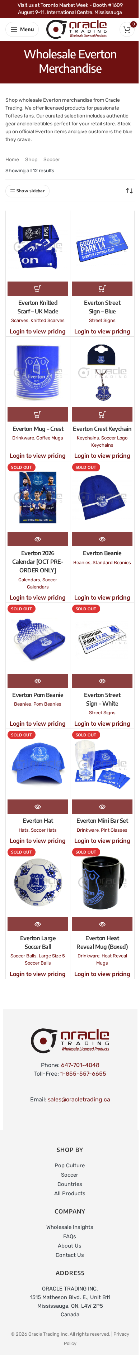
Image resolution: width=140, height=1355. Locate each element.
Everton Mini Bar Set (102, 820)
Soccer (51, 160)
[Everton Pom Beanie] (38, 639)
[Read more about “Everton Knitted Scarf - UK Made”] (38, 289)
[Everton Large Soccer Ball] (38, 882)
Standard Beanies (112, 562)
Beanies (81, 562)
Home (12, 160)
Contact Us (70, 1255)
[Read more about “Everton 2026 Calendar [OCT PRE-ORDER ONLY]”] (38, 539)
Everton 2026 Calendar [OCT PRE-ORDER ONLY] (37, 561)
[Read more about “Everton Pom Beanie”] (38, 681)
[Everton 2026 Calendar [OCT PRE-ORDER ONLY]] (38, 497)
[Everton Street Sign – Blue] (102, 247)
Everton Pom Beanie (37, 694)
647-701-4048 (80, 1065)
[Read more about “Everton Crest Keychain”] (102, 414)
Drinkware (23, 438)
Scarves (19, 320)
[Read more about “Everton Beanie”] (102, 539)
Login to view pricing (38, 331)
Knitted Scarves (48, 320)
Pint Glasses (114, 830)
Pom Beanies (47, 704)
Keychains (88, 438)
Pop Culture (70, 1165)
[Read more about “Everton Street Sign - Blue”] (102, 289)
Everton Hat (38, 820)
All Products (69, 1193)
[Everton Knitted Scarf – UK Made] (38, 247)
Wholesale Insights (69, 1227)
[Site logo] (76, 28)
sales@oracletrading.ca (79, 1099)
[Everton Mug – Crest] (38, 373)
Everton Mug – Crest (38, 428)
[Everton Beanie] (102, 497)
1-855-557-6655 (83, 1073)
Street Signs (102, 320)
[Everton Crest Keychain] (102, 373)
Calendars (29, 579)
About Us (69, 1246)
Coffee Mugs (49, 438)
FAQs (69, 1236)
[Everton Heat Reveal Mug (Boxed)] (102, 882)
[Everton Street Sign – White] (102, 639)
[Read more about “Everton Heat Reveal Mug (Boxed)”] (102, 924)
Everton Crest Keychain (102, 428)
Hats (24, 830)
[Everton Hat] (38, 765)
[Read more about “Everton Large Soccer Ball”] (38, 924)
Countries (69, 1184)
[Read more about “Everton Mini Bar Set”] (102, 806)
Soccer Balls (23, 955)
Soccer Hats (44, 830)
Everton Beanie (102, 553)
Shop (31, 160)
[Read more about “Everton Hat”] (38, 806)
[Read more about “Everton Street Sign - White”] (102, 681)
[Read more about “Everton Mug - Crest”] (38, 414)
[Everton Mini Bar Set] (102, 765)
